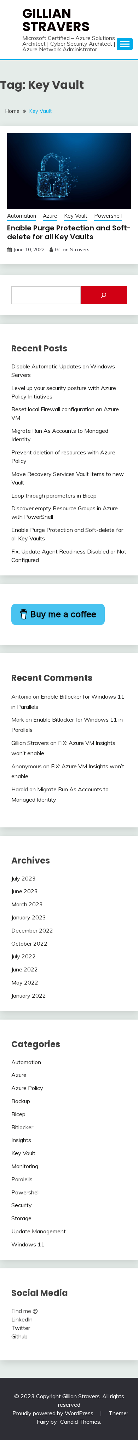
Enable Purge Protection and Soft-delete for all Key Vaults (69, 232)
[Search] (104, 295)
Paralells (22, 1179)
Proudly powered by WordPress (53, 1413)
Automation (21, 215)
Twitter (20, 1327)
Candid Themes (80, 1421)
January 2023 (28, 917)
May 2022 (24, 982)
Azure (50, 215)
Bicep (18, 1114)
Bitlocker (22, 1127)
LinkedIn (22, 1319)
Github (19, 1336)
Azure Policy (27, 1087)
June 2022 (24, 969)
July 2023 (23, 878)
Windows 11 (28, 1244)
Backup (20, 1101)
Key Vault (75, 215)
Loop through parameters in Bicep (54, 495)
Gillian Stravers (56, 20)
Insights (21, 1139)
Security (21, 1205)
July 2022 (23, 956)
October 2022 (29, 943)
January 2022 (28, 995)
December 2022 (32, 930)
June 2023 (24, 891)
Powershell (108, 215)
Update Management (38, 1231)
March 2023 (27, 904)
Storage (21, 1218)
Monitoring (24, 1166)
